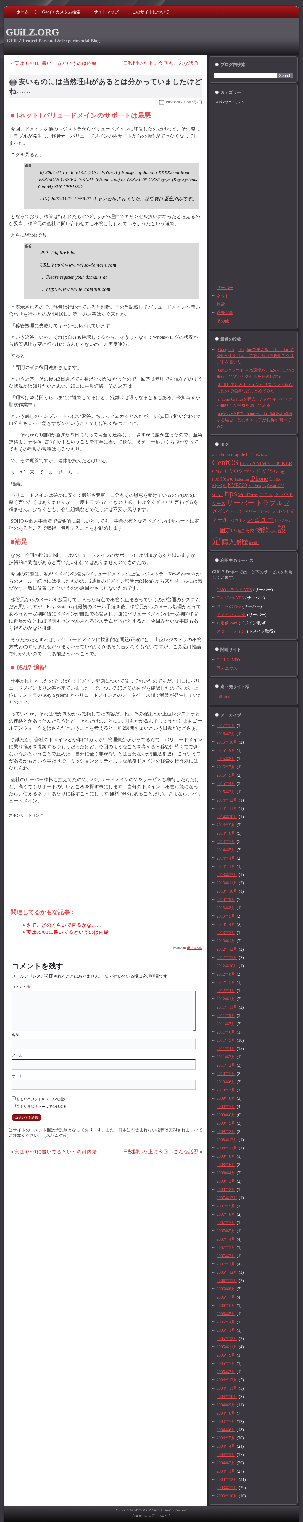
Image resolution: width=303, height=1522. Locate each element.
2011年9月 (226, 1015)
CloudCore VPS (230, 598)
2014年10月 (227, 817)
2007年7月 (226, 1222)
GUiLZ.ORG (32, 32)
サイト (17, 1076)
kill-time (224, 697)
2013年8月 (226, 908)
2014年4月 (226, 858)
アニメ (266, 494)
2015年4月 (226, 783)
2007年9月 (226, 1206)
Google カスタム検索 (61, 12)
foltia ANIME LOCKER (266, 463)
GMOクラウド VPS (249, 471)
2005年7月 (226, 1363)
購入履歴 (235, 542)
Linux (275, 479)
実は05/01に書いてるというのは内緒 (55, 63)
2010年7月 (226, 1073)
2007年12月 (227, 1198)
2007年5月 (226, 1231)
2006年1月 (226, 1330)
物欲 (221, 304)
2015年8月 (226, 759)
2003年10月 (227, 1496)
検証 (240, 531)
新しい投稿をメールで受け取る (42, 1107)
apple (240, 454)
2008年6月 (226, 1165)
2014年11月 (227, 808)
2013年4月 (226, 924)
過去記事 (194, 948)
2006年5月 (226, 1314)
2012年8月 (226, 974)
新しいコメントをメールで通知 (42, 1099)
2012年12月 (227, 949)
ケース (218, 503)
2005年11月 (227, 1347)
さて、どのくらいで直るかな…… (64, 925)
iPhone (259, 478)
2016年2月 (226, 734)
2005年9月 (226, 1355)
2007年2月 (226, 1256)
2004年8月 (226, 1413)
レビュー (260, 519)
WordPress (248, 494)
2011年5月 (226, 1040)
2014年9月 (226, 825)
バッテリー (246, 511)
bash (250, 454)
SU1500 (217, 495)
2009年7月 (226, 1107)
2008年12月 (227, 1140)
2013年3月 (226, 933)
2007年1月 (226, 1264)
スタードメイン (231, 631)
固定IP (227, 530)
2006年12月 (227, 1272)
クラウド (283, 494)
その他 (223, 321)
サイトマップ (106, 12)
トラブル (269, 503)
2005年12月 (227, 1338)
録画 (254, 542)
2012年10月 (227, 966)
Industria (242, 479)
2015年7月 (226, 767)
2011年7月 (226, 1024)
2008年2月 (226, 1189)
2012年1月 (226, 999)
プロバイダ (283, 511)
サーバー (225, 288)
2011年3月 (226, 1057)
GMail (218, 471)
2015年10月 (227, 742)
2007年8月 (226, 1214)
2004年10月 (227, 1396)
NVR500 (237, 485)
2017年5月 (226, 725)
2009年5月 (226, 1123)
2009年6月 (226, 1115)
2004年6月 (226, 1430)
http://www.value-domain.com (84, 264)
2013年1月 (226, 941)
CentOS (225, 462)
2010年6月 (226, 1082)
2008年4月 (226, 1173)
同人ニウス (227, 668)
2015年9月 (226, 750)
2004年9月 (226, 1405)
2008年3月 (226, 1181)
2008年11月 (227, 1148)
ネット (223, 296)
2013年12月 (227, 875)
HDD (215, 479)
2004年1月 (226, 1471)
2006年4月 (226, 1322)
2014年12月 (227, 800)
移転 (273, 531)
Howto (226, 479)
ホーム (22, 12)
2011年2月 (226, 1065)
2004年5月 (226, 1438)
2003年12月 (227, 1479)
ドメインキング (231, 614)
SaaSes (254, 485)
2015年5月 (226, 775)
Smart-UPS (275, 485)
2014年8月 (226, 833)
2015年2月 (226, 792)
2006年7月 (226, 1297)
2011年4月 (226, 1049)
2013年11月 (227, 883)
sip (264, 486)
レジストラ (237, 520)
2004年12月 (227, 1380)
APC (230, 455)
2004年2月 (226, 1463)
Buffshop (262, 455)
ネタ (232, 511)
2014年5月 (226, 850)
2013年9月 (226, 899)
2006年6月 (226, 1305)
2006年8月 (226, 1289)
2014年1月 (226, 866)
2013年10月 (227, 891)
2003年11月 (227, 1488)
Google (281, 471)
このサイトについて (150, 12)
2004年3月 (226, 1454)
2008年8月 (226, 1156)
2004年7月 (226, 1421)
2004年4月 (226, 1446)
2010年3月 (226, 1090)
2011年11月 (227, 1007)
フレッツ (263, 511)
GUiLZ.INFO (228, 660)
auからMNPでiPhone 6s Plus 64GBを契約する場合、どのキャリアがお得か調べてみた (254, 420)
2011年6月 (226, 1032)
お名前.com (227, 623)
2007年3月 (226, 1247)
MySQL (219, 485)
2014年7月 (226, 841)
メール (17, 1055)
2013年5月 (226, 916)
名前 (15, 1035)
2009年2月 (226, 1131)
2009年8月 (226, 1098)
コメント (21, 987)
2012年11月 (227, 957)
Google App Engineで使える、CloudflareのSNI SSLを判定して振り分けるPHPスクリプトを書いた (255, 355)
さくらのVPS (229, 606)
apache (218, 454)
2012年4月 (226, 991)
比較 (249, 530)
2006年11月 (227, 1280)
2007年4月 (226, 1239)
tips (231, 493)
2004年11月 (227, 1388)
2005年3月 (226, 1372)
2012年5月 (226, 982)
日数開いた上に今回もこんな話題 (161, 63)
